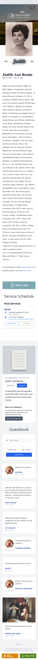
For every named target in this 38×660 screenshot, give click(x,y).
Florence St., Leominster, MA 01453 (21, 319)
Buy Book (22, 385)
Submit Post (19, 455)
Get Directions (11, 323)
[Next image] (33, 610)
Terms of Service (25, 650)
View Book (10, 385)
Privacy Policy (13, 650)
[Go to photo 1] (18, 621)
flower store (26, 270)
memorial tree (28, 267)
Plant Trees (26, 323)
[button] (19, 610)
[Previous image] (4, 610)
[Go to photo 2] (19, 621)
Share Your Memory (14, 418)
